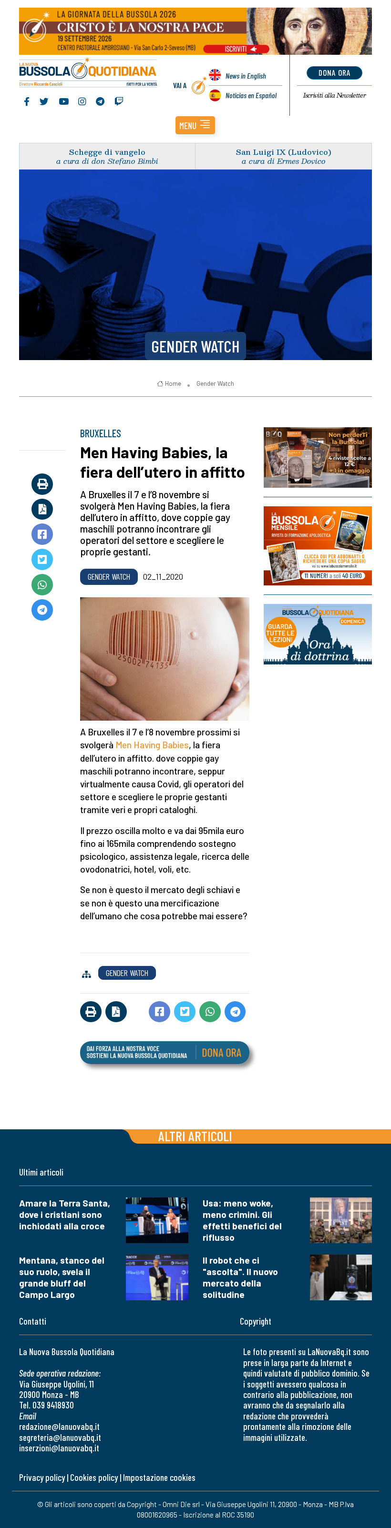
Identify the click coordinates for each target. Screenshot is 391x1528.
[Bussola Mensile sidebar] (318, 545)
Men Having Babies (152, 744)
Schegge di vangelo (107, 152)
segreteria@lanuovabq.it (60, 1437)
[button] (195, 125)
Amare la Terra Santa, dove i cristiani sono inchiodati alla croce (64, 1214)
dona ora (334, 72)
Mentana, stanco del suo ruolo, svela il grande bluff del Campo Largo (61, 1277)
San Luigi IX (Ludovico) (283, 152)
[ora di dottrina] (318, 634)
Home (173, 383)
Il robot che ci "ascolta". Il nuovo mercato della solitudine (240, 1277)
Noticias (251, 95)
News (246, 75)
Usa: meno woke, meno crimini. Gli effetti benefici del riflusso (242, 1220)
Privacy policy (42, 1477)
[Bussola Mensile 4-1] (318, 457)
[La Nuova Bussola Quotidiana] (88, 73)
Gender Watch (195, 346)
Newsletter (334, 95)
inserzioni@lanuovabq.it (59, 1447)
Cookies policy (94, 1477)
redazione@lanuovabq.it (59, 1426)
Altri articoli (195, 1135)
